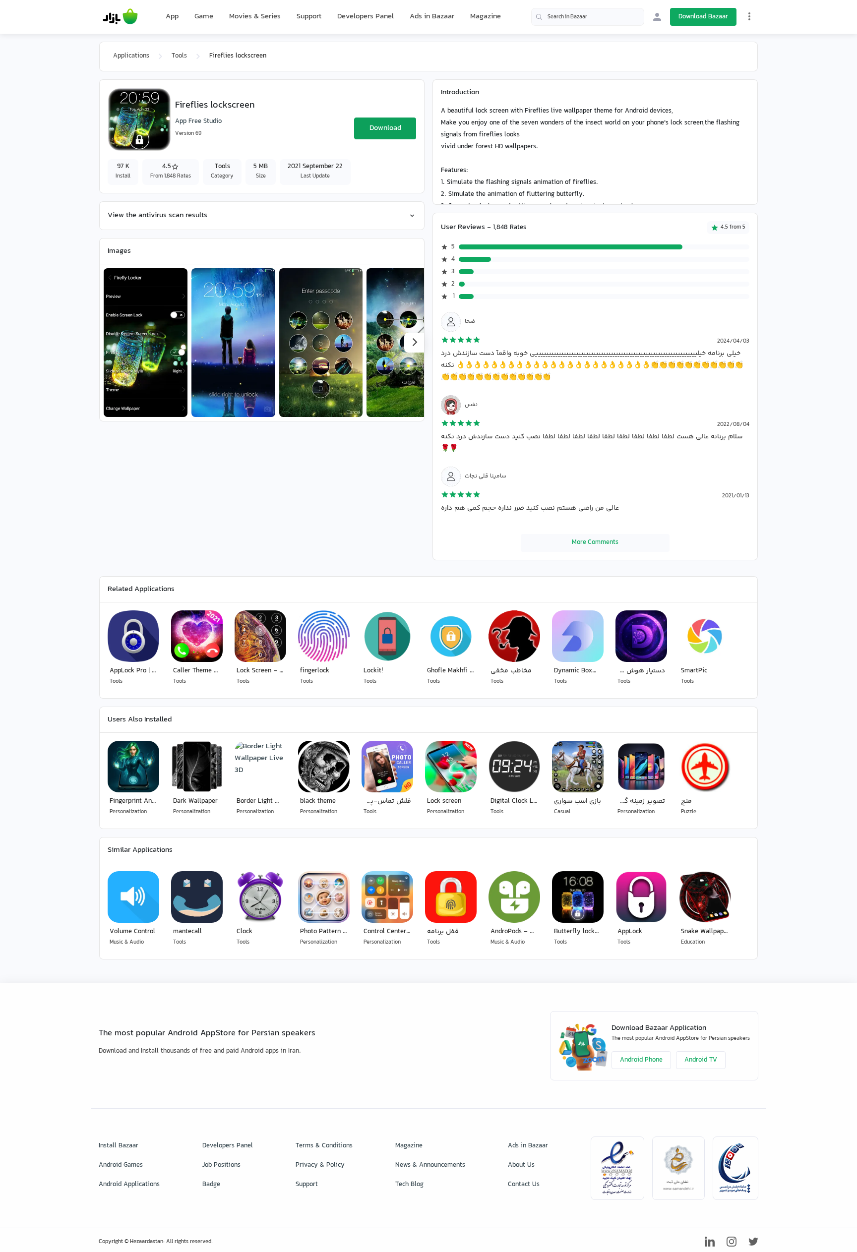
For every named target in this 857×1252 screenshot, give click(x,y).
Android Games (121, 1165)
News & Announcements (430, 1165)
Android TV (700, 1060)
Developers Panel (365, 16)
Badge (211, 1184)
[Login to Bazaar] (657, 17)
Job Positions (221, 1165)
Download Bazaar (703, 16)
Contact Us (524, 1184)
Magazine (485, 16)
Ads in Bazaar (432, 16)
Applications (131, 56)
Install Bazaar (118, 1145)
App (172, 17)
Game (203, 17)
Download (385, 128)
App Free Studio (198, 121)
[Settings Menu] (749, 16)
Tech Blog (409, 1184)
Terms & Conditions (324, 1145)
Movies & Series (255, 16)
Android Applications (129, 1184)
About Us (521, 1165)
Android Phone (641, 1060)
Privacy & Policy (320, 1165)
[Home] (120, 16)
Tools (179, 56)
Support (309, 16)
